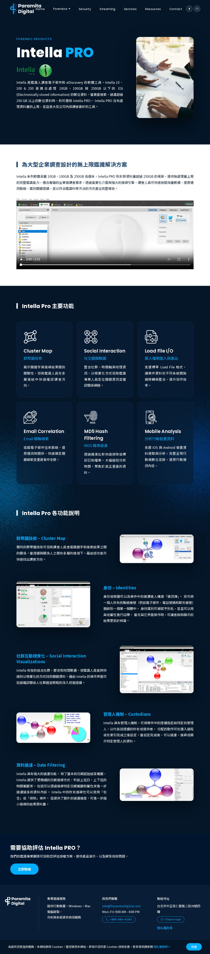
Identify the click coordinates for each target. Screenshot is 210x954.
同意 (194, 947)
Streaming (107, 9)
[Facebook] (189, 9)
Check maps (173, 919)
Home (40, 9)
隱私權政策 (164, 928)
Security (85, 9)
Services (130, 9)
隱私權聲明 (160, 947)
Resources (153, 9)
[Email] (197, 9)
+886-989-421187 (121, 919)
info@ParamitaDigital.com (121, 906)
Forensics (60, 9)
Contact (175, 9)
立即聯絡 (24, 869)
